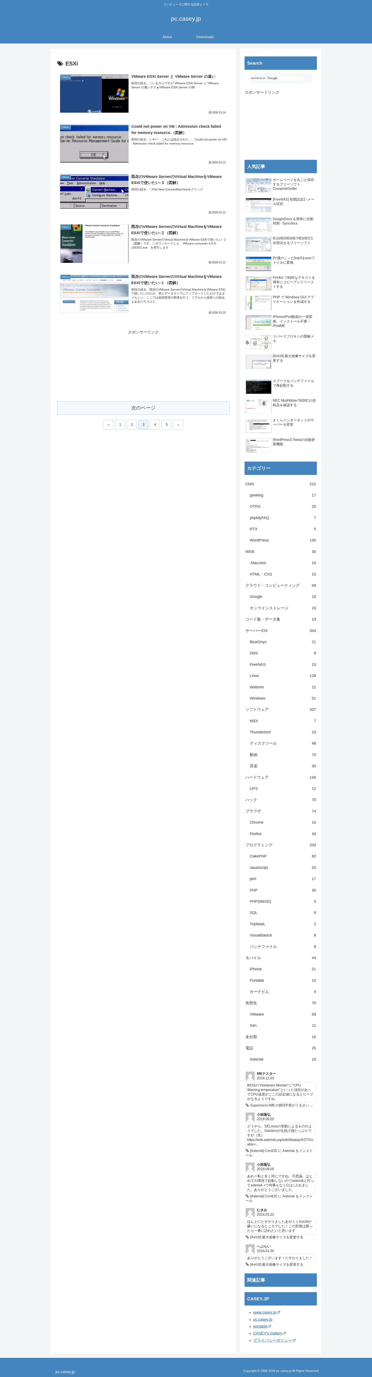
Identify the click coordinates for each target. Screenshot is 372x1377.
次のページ (143, 408)
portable (260, 1326)
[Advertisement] (143, 366)
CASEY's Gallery (267, 1333)
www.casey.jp (264, 1312)
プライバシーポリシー (272, 1340)
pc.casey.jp (262, 1319)
